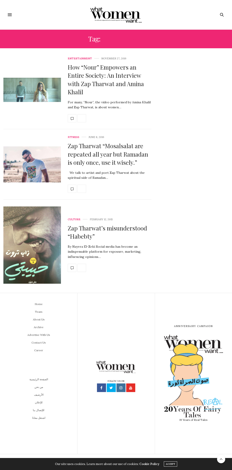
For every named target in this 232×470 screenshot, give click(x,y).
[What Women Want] (115, 15)
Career (38, 350)
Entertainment (80, 58)
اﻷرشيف (39, 394)
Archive (39, 327)
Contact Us (38, 342)
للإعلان (39, 402)
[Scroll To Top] (221, 459)
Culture (74, 219)
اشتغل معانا (38, 417)
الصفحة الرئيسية (38, 379)
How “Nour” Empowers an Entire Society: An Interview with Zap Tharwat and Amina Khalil (106, 79)
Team (38, 311)
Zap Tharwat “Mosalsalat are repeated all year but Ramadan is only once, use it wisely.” (108, 154)
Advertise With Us (38, 335)
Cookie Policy (149, 464)
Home (39, 304)
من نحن (38, 387)
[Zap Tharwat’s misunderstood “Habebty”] (32, 244)
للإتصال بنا (38, 410)
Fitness (73, 137)
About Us (39, 319)
